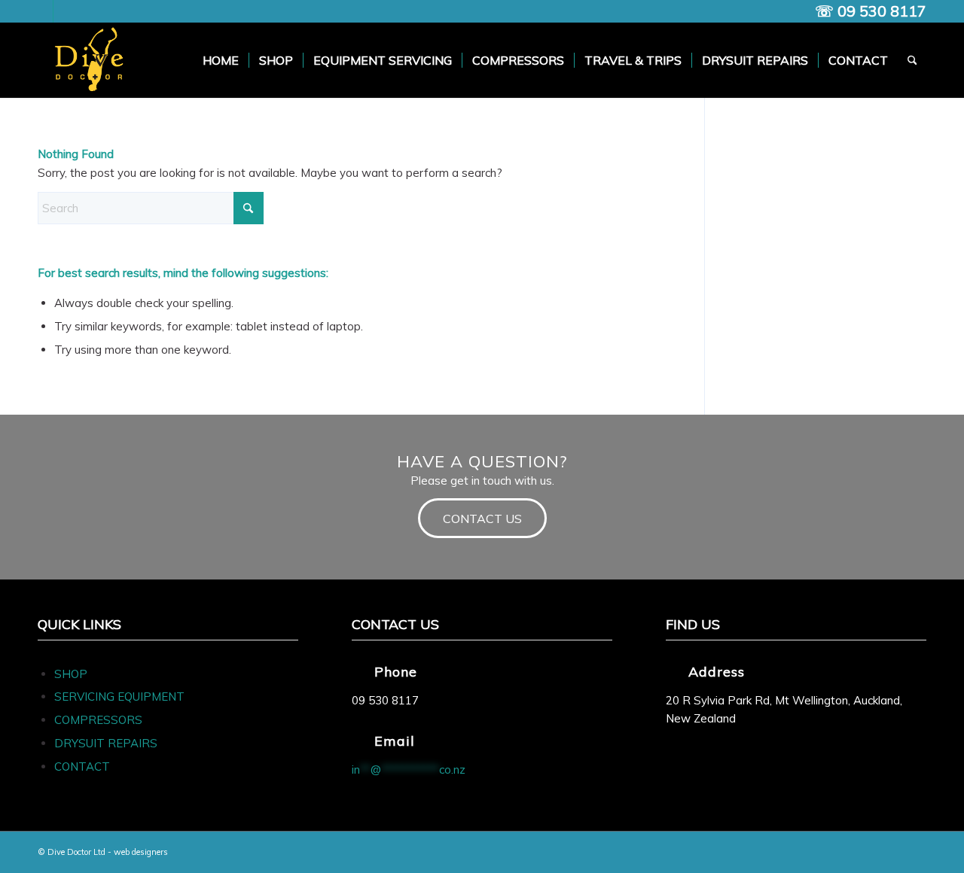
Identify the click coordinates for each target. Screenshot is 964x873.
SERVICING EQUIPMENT (119, 696)
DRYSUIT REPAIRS (105, 743)
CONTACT (82, 766)
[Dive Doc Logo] (92, 60)
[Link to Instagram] (64, 11)
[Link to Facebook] (42, 11)
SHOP (70, 674)
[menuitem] (221, 60)
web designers (141, 852)
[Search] (912, 60)
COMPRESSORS (99, 720)
